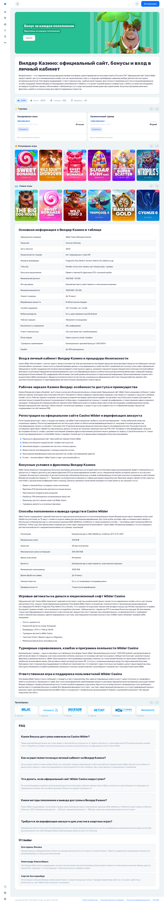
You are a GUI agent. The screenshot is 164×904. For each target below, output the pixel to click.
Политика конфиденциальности (138, 900)
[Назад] (151, 109)
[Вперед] (157, 109)
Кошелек (29, 38)
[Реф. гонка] (5, 30)
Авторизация (150, 4)
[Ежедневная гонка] (5, 36)
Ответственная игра (90, 900)
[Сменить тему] (137, 3)
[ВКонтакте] (5, 899)
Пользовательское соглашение (112, 900)
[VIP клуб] (5, 12)
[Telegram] (5, 893)
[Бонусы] (5, 24)
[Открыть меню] (17, 3)
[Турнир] (5, 18)
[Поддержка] (5, 887)
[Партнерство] (5, 43)
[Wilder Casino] (5, 4)
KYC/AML (156, 900)
